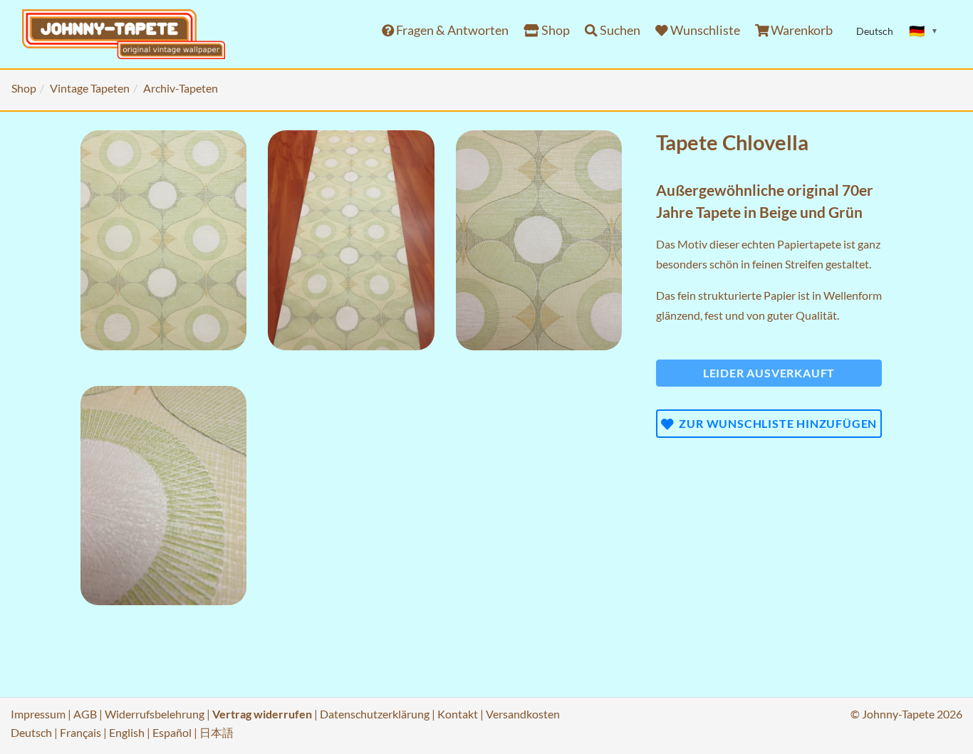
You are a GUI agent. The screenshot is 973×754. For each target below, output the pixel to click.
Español (172, 732)
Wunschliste (704, 30)
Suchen (619, 30)
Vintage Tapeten (90, 88)
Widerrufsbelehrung (154, 714)
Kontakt (457, 714)
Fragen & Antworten (451, 30)
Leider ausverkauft (769, 372)
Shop (554, 30)
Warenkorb (801, 30)
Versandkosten (523, 714)
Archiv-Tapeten (180, 88)
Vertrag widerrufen (262, 714)
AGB (85, 714)
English (127, 732)
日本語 (216, 732)
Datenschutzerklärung (375, 714)
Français (80, 732)
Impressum (38, 714)
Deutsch (31, 732)
